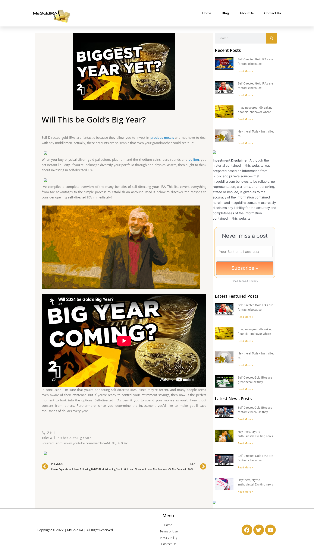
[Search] (271, 38)
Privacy (253, 281)
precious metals (162, 137)
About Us (246, 13)
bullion (194, 159)
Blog (225, 13)
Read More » (245, 71)
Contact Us (272, 13)
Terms (242, 281)
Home (206, 13)
